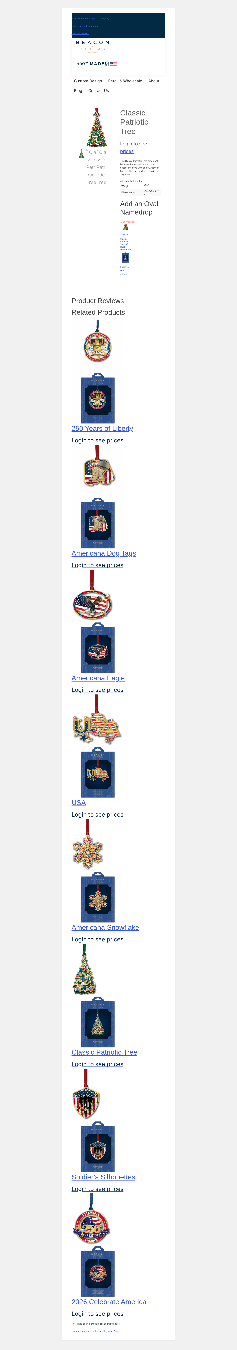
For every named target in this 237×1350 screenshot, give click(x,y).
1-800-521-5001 (80, 33)
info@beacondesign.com (85, 26)
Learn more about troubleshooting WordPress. (96, 1331)
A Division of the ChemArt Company (90, 18)
